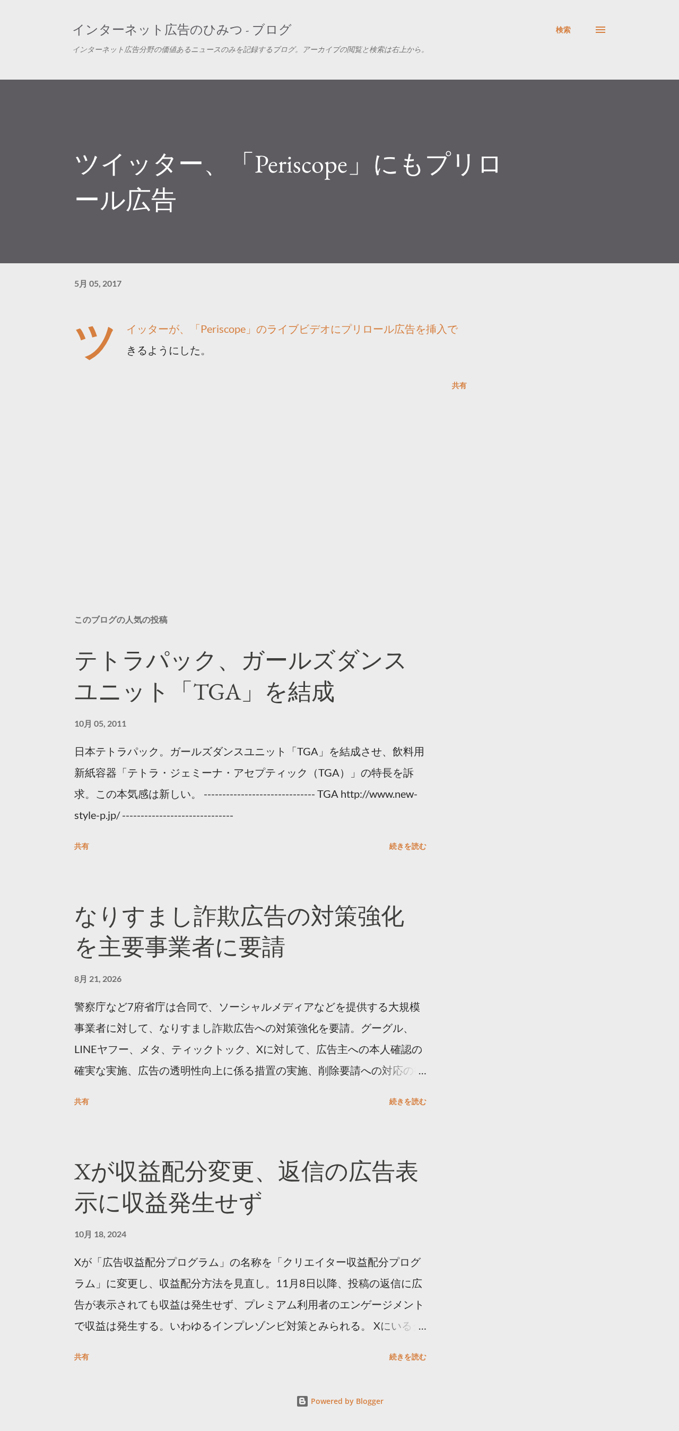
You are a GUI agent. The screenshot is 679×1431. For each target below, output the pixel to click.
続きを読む (407, 845)
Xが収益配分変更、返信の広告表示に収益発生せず (246, 1187)
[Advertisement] (253, 482)
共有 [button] (459, 385)
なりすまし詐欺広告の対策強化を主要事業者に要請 (239, 931)
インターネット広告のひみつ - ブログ (182, 29)
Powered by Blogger (346, 1401)
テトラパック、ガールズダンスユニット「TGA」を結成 (240, 675)
